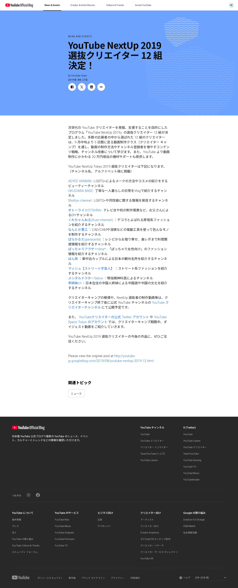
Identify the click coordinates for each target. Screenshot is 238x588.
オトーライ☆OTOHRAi (84, 210)
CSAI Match (189, 526)
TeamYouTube (191, 453)
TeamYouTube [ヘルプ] (152, 453)
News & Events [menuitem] (52, 5)
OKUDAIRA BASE (80, 191)
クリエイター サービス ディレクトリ (159, 552)
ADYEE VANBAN (80, 181)
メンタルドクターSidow (85, 278)
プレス (15, 526)
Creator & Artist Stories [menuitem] (82, 5)
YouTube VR (146, 558)
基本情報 (16, 519)
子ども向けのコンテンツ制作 (155, 539)
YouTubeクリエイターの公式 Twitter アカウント (114, 317)
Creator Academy (149, 532)
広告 (100, 519)
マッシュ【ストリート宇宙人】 (91, 268)
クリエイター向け (149, 526)
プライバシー (118, 578)
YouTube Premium (64, 539)
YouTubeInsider (191, 479)
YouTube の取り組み (23, 539)
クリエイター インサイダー (154, 447)
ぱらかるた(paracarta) (84, 239)
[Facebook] (38, 495)
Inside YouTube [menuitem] (143, 5)
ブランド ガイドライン (93, 578)
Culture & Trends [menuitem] (115, 5)
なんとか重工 (78, 230)
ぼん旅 (73, 259)
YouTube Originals (64, 532)
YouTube (145, 434)
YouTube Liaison (149, 460)
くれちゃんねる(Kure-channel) (90, 220)
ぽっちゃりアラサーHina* (87, 249)
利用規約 (135, 578)
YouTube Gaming (192, 460)
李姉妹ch (74, 283)
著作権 (72, 578)
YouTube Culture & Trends (26, 545)
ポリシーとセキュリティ (50, 578)
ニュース (76, 393)
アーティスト (147, 519)
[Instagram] (28, 495)
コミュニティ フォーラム (25, 552)
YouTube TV (189, 466)
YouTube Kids (62, 519)
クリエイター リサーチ (152, 545)
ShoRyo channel (80, 200)
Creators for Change (194, 519)
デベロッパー (104, 526)
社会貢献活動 (190, 532)
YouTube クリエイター (152, 441)
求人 (14, 532)
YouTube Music (191, 473)
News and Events (80, 36)
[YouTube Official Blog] (19, 5)
